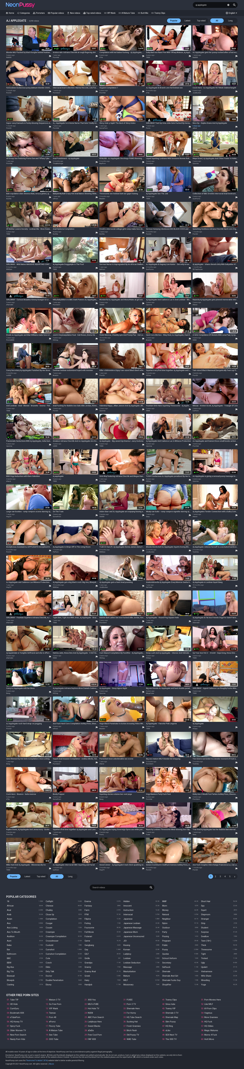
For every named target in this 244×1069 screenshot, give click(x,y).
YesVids (196, 552)
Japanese (127, 919)
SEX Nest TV (171, 1035)
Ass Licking (12, 927)
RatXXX (8, 57)
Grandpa (88, 962)
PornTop (9, 834)
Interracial (128, 914)
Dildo (48, 967)
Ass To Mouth (13, 932)
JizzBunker (197, 93)
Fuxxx (148, 834)
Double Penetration (54, 980)
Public (165, 945)
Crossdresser (52, 941)
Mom (164, 905)
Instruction (128, 910)
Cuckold (49, 945)
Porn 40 (52, 1017)
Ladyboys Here (95, 1021)
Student (204, 927)
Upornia (196, 163)
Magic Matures (211, 1030)
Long (230, 21)
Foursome (89, 927)
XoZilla (8, 199)
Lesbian (127, 958)
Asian (9, 919)
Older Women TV (18, 1030)
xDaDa (91, 1030)
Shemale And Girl (170, 976)
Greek (87, 976)
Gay (86, 949)
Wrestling (205, 980)
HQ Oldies (208, 1026)
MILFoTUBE (93, 1004)
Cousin (49, 927)
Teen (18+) (206, 941)
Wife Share (206, 976)
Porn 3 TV (131, 1004)
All (217, 21)
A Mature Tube (126, 13)
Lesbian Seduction (131, 962)
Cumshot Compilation (56, 954)
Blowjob (10, 980)
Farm (87, 910)
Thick (203, 945)
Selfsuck (166, 967)
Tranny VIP (170, 1008)
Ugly (203, 962)
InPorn (55, 729)
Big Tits (10, 971)
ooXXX (8, 375)
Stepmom (205, 914)
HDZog (55, 340)
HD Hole (14, 1004)
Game (87, 941)
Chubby (49, 910)
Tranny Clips (158, 13)
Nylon (164, 923)
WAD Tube (131, 1039)
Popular (173, 21)
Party (164, 932)
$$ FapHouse (198, 269)
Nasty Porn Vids (17, 1039)
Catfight (49, 901)
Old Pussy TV (133, 1035)
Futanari (88, 936)
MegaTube (150, 693)
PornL (148, 128)
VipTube (149, 587)
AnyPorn (102, 163)
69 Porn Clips (210, 1008)
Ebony (48, 984)
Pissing (165, 936)
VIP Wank (110, 13)
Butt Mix (143, 13)
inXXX (55, 446)
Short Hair (205, 901)
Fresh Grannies (134, 1026)
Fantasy (88, 905)
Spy (202, 905)
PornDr (9, 93)
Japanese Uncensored (133, 936)
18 (8, 901)
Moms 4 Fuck (210, 1035)
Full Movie (89, 932)
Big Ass (10, 967)
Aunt (9, 941)
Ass (9, 923)
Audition (11, 936)
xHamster (9, 305)
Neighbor (166, 919)
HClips (148, 658)
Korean (126, 949)
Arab (9, 914)
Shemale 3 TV (171, 1013)
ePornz (52, 1021)
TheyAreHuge (58, 163)
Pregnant (166, 941)
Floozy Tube (54, 1026)
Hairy (87, 980)
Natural (165, 914)
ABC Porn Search (96, 1017)
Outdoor (166, 927)
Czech (49, 962)
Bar (8, 949)
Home (10, 13)
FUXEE (130, 999)
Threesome (206, 949)
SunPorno (196, 199)
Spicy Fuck (15, 1026)
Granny (88, 967)
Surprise (205, 932)
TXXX (148, 57)
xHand (195, 305)
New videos (73, 13)
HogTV (8, 517)
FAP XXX (92, 1039)
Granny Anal (90, 971)
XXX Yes (92, 999)
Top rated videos (92, 13)
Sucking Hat (132, 1021)
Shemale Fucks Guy (171, 980)
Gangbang (89, 945)
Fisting (88, 923)
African (10, 905)
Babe (9, 945)
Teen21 (102, 340)
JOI (125, 941)
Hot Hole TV (93, 1008)
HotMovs (149, 623)
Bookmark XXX (17, 1013)
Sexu (148, 517)
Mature (126, 976)
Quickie (165, 954)
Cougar (49, 923)
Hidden (126, 901)
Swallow (205, 936)
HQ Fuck (208, 1021)
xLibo (167, 1030)
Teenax (52, 1013)
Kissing (126, 945)
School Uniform (169, 958)
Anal (9, 910)
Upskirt (204, 967)
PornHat (56, 57)
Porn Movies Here (212, 999)
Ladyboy (127, 954)
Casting (10, 984)
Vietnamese (206, 971)
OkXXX (101, 305)
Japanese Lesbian (131, 923)
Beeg (8, 693)
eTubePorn (15, 1017)
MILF (125, 980)
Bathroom (11, 954)
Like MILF (208, 1004)
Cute (48, 958)
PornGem (56, 93)
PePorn (56, 552)
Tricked (204, 958)
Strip (203, 923)
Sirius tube (170, 1004)
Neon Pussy (20, 5)
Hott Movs (209, 1039)
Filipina (88, 919)
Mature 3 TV (54, 999)
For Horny (131, 1013)
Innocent (127, 905)
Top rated (201, 21)
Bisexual (11, 976)
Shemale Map (171, 1017)
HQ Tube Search (134, 1017)
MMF (164, 901)
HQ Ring (169, 1026)
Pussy (165, 949)
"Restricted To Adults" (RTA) (37, 1061)
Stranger (205, 919)
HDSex (148, 375)
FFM (87, 914)
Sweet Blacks (94, 1026)
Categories (23, 13)
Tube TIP (14, 999)
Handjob (88, 984)
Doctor (49, 976)
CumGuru (14, 1008)
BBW (9, 962)
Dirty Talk (50, 971)
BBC (9, 958)
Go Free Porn (55, 1004)
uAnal (195, 128)
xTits (101, 57)
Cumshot (50, 949)
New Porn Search (18, 1035)
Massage (127, 967)
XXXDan (9, 269)
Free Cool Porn (95, 1035)
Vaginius (208, 1013)
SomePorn (103, 128)
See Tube (53, 1035)
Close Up (50, 914)
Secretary (166, 962)
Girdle (87, 958)
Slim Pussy (170, 1021)
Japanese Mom (130, 932)
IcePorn (196, 411)
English (230, 13)
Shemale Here (133, 1008)
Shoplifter (166, 984)
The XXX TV (171, 1039)
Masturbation (129, 971)
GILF (87, 954)
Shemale (166, 971)
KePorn (102, 269)
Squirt (203, 910)
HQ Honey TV (16, 1021)
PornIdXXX (10, 340)
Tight (203, 954)
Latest (187, 21)
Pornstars (39, 13)
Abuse (51, 1064)
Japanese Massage (132, 927)
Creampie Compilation (56, 936)
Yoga (203, 984)
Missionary (128, 984)
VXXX (195, 340)
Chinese (49, 905)
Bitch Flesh (132, 1030)
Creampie (50, 932)
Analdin (102, 199)
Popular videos (56, 13)
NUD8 (90, 1013)
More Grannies (211, 1017)
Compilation (51, 919)
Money (165, 910)
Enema (88, 901)
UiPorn (55, 199)
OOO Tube (53, 1039)
